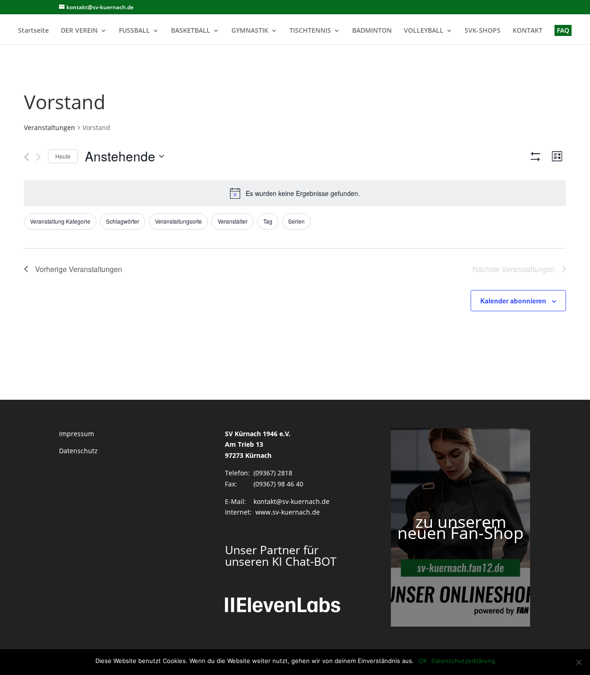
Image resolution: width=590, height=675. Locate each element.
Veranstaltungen (49, 127)
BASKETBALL (190, 31)
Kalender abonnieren (513, 300)
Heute (63, 156)
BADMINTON (372, 31)
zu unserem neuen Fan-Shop (460, 527)
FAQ (563, 30)
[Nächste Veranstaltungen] (38, 157)
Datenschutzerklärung (463, 660)
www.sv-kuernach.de (287, 512)
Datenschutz (78, 450)
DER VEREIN (79, 31)
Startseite (33, 31)
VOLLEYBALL (423, 31)
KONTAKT (528, 31)
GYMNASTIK (249, 31)
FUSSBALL (134, 31)
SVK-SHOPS (483, 31)
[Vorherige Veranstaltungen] (26, 157)
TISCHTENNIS (310, 31)
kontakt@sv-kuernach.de (292, 501)
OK (423, 660)
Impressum (76, 433)
